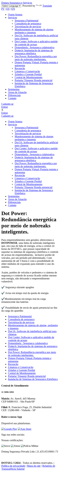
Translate (47, 5)
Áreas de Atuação (17, 92)
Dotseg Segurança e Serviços (16, 2)
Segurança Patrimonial (26, 20)
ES (8, 8)
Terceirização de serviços (28, 26)
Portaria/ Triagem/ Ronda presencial (33, 80)
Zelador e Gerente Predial (28, 74)
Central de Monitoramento (28, 77)
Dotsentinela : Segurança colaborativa (34, 47)
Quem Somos (15, 14)
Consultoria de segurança (28, 23)
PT (2, 8)
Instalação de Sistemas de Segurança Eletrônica (33, 379)
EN (13, 8)
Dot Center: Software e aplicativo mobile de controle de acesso (36, 43)
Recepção (20, 68)
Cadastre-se (7, 103)
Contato (12, 98)
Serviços (12, 17)
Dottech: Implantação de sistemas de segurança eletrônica (34, 52)
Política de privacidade (13, 465)
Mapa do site (33, 465)
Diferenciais (14, 95)
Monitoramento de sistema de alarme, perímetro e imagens (34, 31)
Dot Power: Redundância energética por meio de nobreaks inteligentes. (36, 58)
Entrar (4, 106)
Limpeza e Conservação (27, 71)
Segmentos (14, 89)
